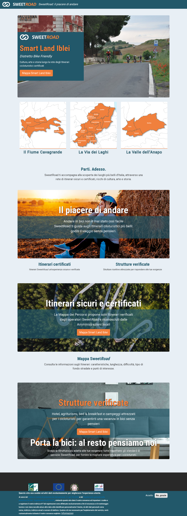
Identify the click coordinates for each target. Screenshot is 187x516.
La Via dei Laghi (93, 152)
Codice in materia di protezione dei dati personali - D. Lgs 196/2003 (53, 497)
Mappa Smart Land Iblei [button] (36, 73)
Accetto (149, 495)
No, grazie (161, 495)
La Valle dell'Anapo (144, 152)
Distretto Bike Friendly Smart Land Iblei (19, 4)
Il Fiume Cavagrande (43, 152)
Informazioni (67, 513)
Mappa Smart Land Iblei (93, 431)
